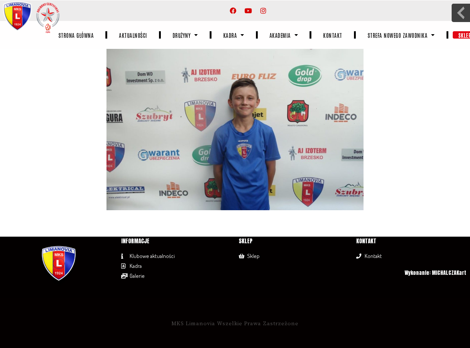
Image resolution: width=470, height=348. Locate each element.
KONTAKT (332, 35)
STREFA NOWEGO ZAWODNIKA (397, 35)
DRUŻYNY (181, 35)
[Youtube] (248, 10)
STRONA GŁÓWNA (76, 35)
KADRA (230, 35)
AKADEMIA (279, 35)
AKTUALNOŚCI (133, 35)
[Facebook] (233, 10)
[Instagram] (263, 10)
